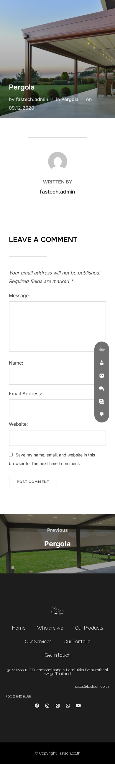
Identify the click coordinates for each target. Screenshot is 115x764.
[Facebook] (36, 705)
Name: (16, 363)
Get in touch (57, 655)
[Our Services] (102, 388)
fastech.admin (32, 99)
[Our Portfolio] (102, 401)
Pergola (69, 99)
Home (18, 628)
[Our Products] (102, 375)
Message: (19, 295)
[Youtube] (78, 705)
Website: (18, 424)
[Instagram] (47, 705)
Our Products (89, 628)
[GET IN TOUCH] (102, 414)
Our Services (38, 641)
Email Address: (25, 393)
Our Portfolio (77, 641)
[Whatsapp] (67, 705)
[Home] (102, 349)
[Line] (57, 705)
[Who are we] (102, 362)
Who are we (50, 628)
